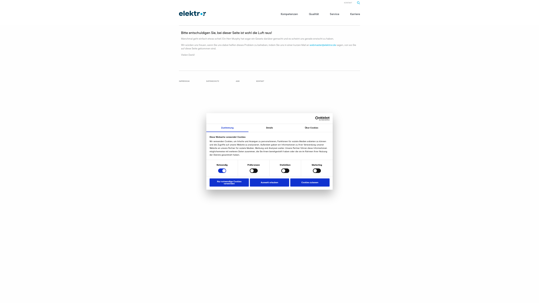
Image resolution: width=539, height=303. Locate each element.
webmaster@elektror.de (323, 45)
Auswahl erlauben (269, 182)
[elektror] (192, 13)
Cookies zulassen (309, 182)
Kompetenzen (289, 14)
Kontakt (348, 2)
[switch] (254, 170)
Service (334, 14)
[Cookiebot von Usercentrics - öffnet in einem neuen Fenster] (317, 118)
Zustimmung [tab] (227, 127)
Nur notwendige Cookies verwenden (229, 182)
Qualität (314, 14)
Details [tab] (269, 127)
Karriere (355, 14)
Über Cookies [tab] (311, 127)
